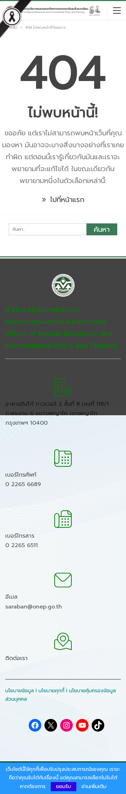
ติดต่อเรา (16, 658)
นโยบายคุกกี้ (51, 690)
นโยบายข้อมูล (19, 690)
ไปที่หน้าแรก (66, 199)
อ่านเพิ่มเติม (94, 786)
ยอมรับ (63, 786)
